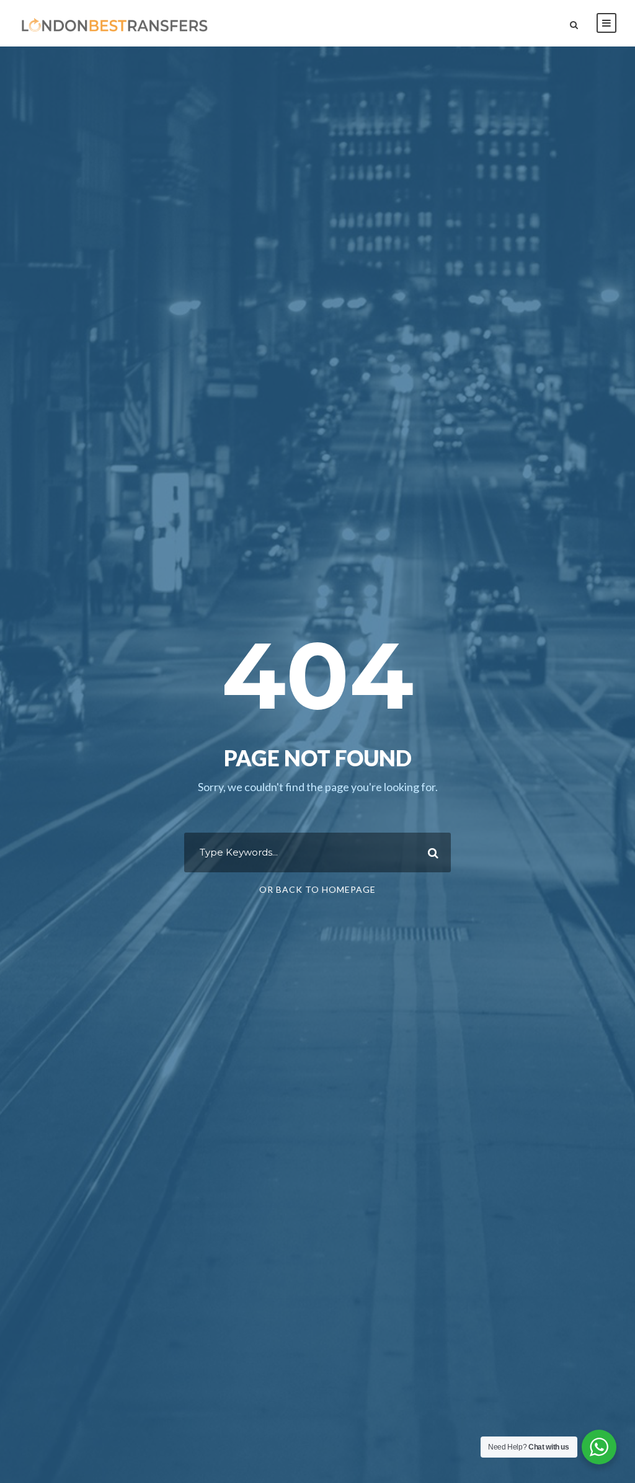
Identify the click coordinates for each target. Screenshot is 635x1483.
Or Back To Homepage (317, 889)
